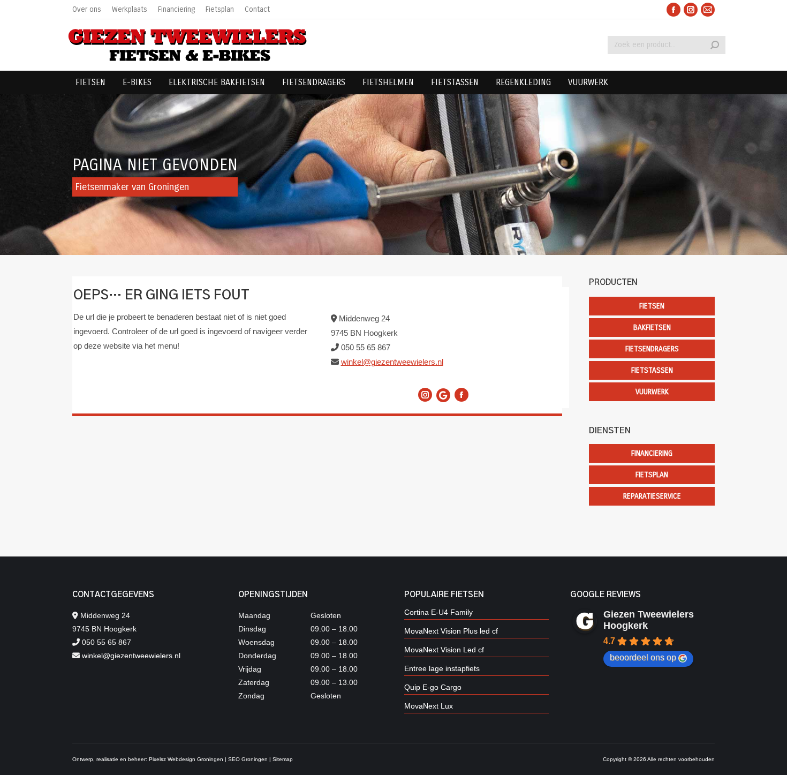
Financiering (651, 453)
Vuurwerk (652, 391)
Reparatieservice (652, 496)
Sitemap (283, 759)
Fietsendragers (652, 348)
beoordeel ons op (643, 657)
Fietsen (651, 306)
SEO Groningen (248, 759)
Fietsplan (651, 474)
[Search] (714, 45)
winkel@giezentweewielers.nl (392, 361)
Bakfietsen (652, 327)
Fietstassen (652, 370)
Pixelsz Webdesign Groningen (186, 759)
